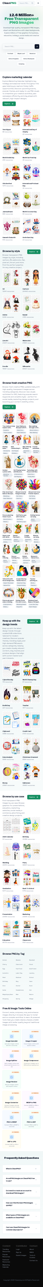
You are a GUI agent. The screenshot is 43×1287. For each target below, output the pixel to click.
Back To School (28, 888)
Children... (15, 453)
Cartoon (26, 289)
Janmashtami (8, 212)
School (31, 977)
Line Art (5, 340)
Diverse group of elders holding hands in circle (8, 602)
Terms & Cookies (32, 1256)
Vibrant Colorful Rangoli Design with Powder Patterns (20, 494)
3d (3, 289)
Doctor (18, 986)
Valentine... (20, 430)
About (32, 1249)
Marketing (26, 914)
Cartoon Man (25, 563)
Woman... (36, 542)
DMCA (32, 1252)
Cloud (31, 964)
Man (17, 994)
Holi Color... (19, 496)
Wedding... (6, 496)
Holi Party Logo (21, 521)
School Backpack (28, 59)
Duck (30, 986)
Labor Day (19, 973)
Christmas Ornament (30, 757)
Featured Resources (6, 1261)
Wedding (6, 863)
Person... (5, 521)
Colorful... (19, 498)
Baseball (32, 960)
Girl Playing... (18, 476)
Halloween (26, 783)
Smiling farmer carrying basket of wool (35, 516)
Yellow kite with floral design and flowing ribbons (8, 580)
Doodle (5, 366)
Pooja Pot (19, 607)
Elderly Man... (5, 542)
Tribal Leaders (7, 432)
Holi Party (32, 496)
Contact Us (34, 1260)
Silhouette (26, 366)
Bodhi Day (6, 705)
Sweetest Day (26, 451)
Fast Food (19, 969)
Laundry (31, 973)
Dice (4, 986)
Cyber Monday (8, 680)
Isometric (6, 973)
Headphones (20, 990)
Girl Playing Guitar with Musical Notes (19, 471)
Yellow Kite (6, 585)
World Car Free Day (29, 157)
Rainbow (18, 977)
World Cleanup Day (29, 680)
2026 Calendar (8, 837)
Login (18, 1249)
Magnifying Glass (8, 994)
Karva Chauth (5, 561)
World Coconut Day (30, 212)
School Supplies (14, 59)
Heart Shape (33, 607)
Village (31, 999)
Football (10, 53)
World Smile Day (8, 157)
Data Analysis (7, 757)
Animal (5, 960)
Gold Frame (32, 969)
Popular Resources (6, 1256)
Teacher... (33, 585)
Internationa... (18, 474)
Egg (4, 969)
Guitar (4, 990)
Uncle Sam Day (28, 237)
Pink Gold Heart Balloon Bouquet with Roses (8, 493)
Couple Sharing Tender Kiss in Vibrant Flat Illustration (21, 581)
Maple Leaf (21, 53)
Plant (4, 977)
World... (36, 539)
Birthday (26, 837)
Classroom (27, 940)
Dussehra (6, 430)
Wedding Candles (36, 451)
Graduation (7, 888)
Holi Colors (32, 498)
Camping (21, 64)
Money (5, 783)
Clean (9, 3)
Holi (30, 990)
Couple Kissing (21, 585)
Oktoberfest (7, 183)
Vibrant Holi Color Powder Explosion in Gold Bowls (34, 493)
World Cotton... (34, 430)
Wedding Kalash (21, 604)
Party (25, 863)
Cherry (5, 964)
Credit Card (27, 731)
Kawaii (25, 315)
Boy (17, 981)
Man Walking (33, 432)
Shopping (5, 999)
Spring (18, 999)
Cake (30, 981)
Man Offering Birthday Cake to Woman (27, 449)
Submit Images (21, 1255)
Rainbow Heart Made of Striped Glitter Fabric (33, 602)
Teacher (25, 705)
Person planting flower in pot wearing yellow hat (9, 516)
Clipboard (6, 731)
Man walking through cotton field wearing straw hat (34, 428)
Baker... (5, 453)
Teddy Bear (31, 476)
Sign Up (18, 1252)
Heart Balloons (21, 432)
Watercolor (27, 340)
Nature (31, 994)
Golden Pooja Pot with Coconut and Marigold (21, 602)
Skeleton (32, 53)
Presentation (7, 914)
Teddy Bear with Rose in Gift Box (32, 471)
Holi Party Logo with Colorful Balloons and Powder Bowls (21, 517)
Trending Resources (6, 1250)
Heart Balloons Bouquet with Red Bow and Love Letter (22, 428)
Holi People (15, 451)
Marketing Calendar (6, 1266)
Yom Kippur (7, 129)
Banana (18, 960)
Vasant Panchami (16, 540)
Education (6, 940)
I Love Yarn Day (33, 604)
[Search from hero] (37, 46)
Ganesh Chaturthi (9, 237)
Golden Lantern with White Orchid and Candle (7, 472)
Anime (5, 315)
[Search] (32, 3)
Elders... (5, 607)
